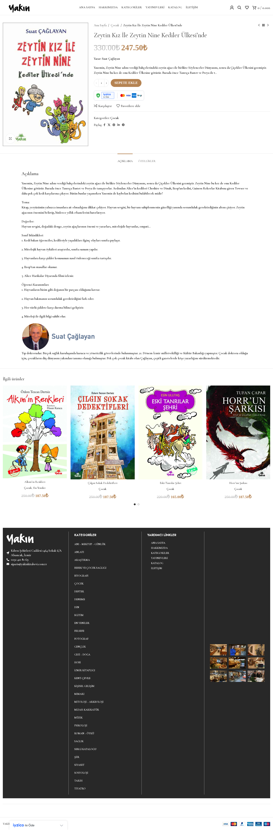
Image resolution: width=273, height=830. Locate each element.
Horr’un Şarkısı (238, 483)
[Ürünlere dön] (263, 25)
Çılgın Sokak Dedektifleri (102, 483)
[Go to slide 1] (135, 504)
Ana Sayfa (100, 25)
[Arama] (239, 7)
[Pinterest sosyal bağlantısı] (113, 125)
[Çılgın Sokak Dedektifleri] (103, 432)
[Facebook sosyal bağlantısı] (104, 125)
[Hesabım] (232, 7)
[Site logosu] (18, 7)
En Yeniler (39, 488)
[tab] (125, 159)
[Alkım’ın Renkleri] (35, 432)
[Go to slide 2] (138, 504)
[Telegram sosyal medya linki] (123, 125)
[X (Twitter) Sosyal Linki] (109, 125)
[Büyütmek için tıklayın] (10, 138)
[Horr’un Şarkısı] (238, 432)
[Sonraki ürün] (268, 25)
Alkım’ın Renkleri (34, 482)
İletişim (156, 568)
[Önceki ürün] (259, 25)
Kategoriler (160, 553)
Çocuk (115, 25)
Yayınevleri (159, 558)
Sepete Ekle (126, 83)
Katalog (157, 563)
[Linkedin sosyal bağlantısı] (118, 125)
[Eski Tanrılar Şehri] (170, 432)
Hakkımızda (159, 548)
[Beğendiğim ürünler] (247, 7)
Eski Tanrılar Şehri (170, 483)
